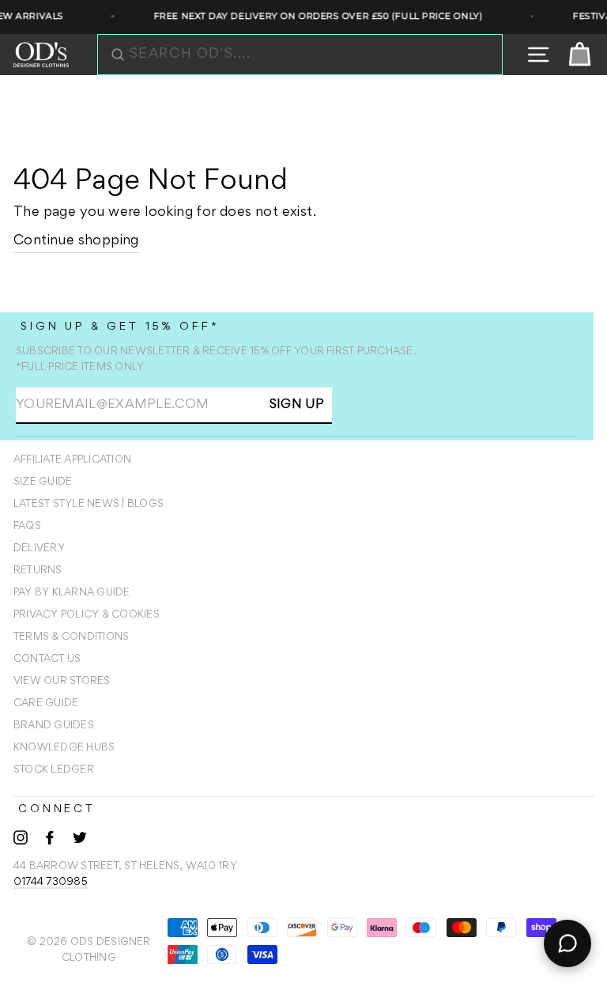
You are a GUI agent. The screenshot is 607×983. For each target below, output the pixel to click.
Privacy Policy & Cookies (86, 615)
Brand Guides (53, 726)
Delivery (39, 549)
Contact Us (47, 659)
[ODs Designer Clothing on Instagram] (20, 837)
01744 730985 (50, 882)
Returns (37, 571)
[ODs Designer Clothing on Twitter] (80, 837)
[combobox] (308, 54)
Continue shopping (76, 241)
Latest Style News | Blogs (88, 504)
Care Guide (45, 704)
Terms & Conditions (71, 637)
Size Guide (42, 482)
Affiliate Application (72, 460)
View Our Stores (62, 681)
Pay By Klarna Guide (71, 593)
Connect (57, 809)
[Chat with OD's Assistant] (567, 943)
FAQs (27, 526)
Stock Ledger (53, 770)
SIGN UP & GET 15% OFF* (120, 327)
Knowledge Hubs (64, 748)
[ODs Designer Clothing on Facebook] (50, 837)
